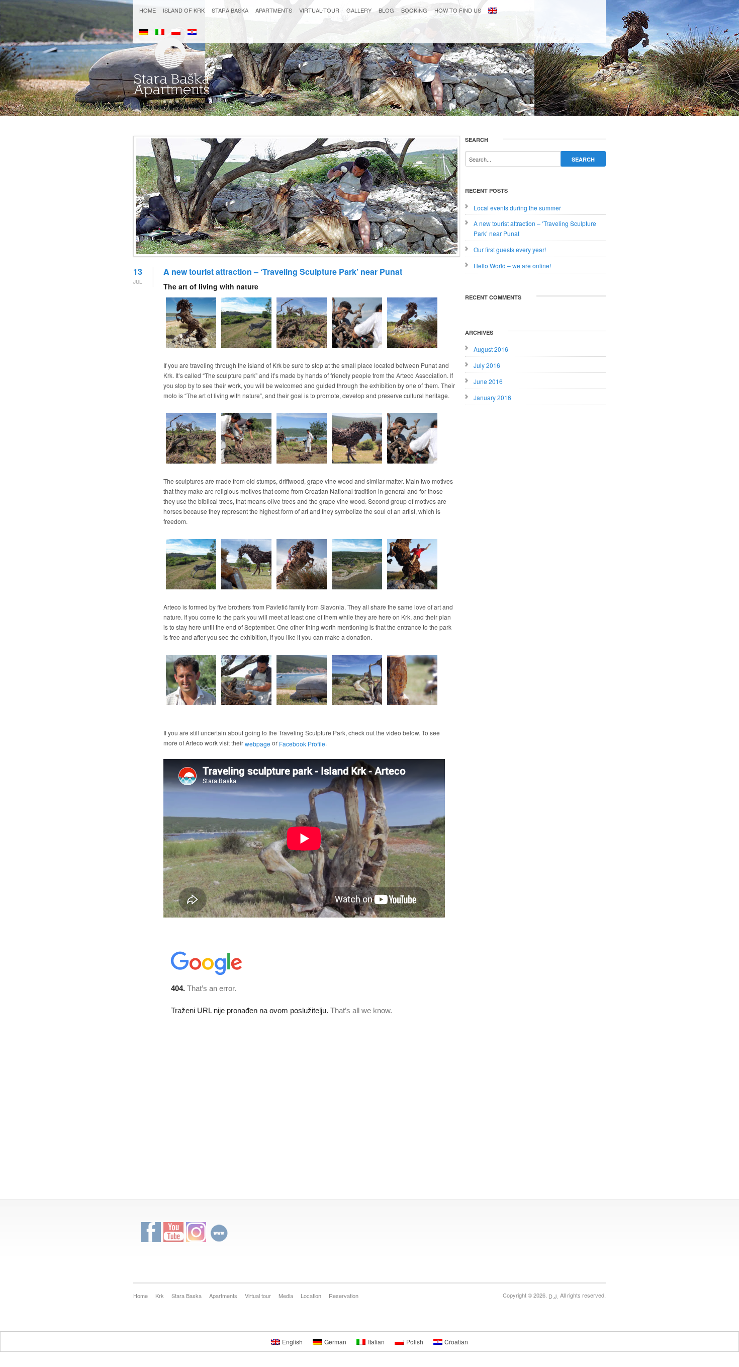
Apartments (273, 10)
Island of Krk (184, 10)
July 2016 (487, 365)
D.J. (553, 1296)
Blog (386, 10)
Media (286, 1296)
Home (147, 10)
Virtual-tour (319, 10)
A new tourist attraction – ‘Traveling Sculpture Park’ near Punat (282, 271)
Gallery (359, 10)
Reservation (343, 1296)
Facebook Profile (302, 743)
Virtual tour (258, 1296)
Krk (159, 1296)
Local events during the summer (517, 207)
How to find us (457, 10)
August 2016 (491, 349)
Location (311, 1296)
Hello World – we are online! (512, 265)
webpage (257, 743)
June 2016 (488, 381)
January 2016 (492, 397)
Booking (414, 10)
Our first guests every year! (510, 249)
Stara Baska (230, 10)
